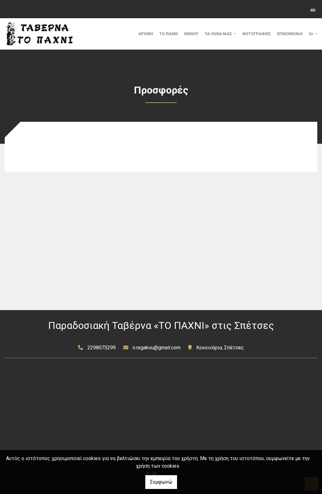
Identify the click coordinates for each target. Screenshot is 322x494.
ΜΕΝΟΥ (191, 33)
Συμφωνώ (161, 482)
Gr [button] (311, 33)
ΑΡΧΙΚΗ (145, 33)
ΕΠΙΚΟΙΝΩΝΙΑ (290, 33)
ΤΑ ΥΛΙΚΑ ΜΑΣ (219, 33)
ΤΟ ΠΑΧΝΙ (168, 33)
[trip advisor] (312, 9)
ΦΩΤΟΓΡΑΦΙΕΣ (256, 33)
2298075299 (101, 348)
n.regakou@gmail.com (156, 348)
